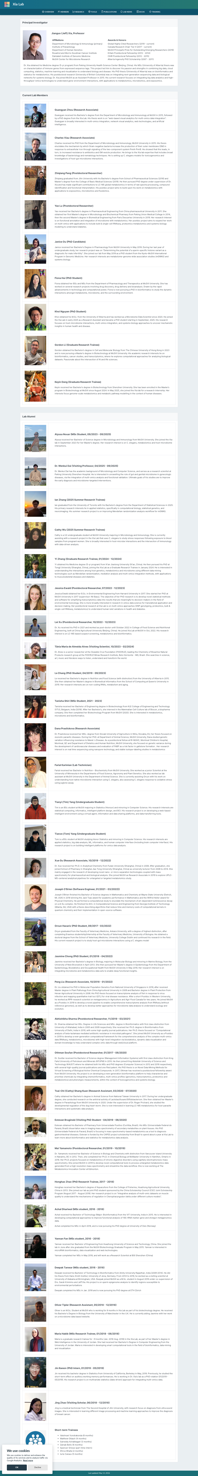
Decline (37, 1467)
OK (16, 1467)
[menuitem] (48, 12)
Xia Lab (18, 4)
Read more (28, 1461)
